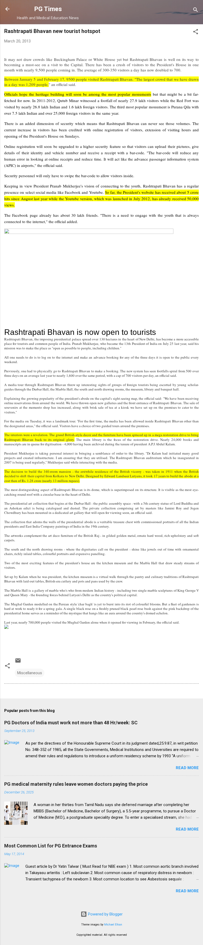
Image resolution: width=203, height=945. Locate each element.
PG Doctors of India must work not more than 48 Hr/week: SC (70, 722)
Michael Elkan (113, 924)
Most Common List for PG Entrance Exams (50, 845)
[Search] (195, 11)
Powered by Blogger (105, 914)
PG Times (48, 9)
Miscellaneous (29, 673)
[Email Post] (18, 662)
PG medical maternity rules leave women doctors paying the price (76, 784)
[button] (195, 32)
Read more (187, 767)
